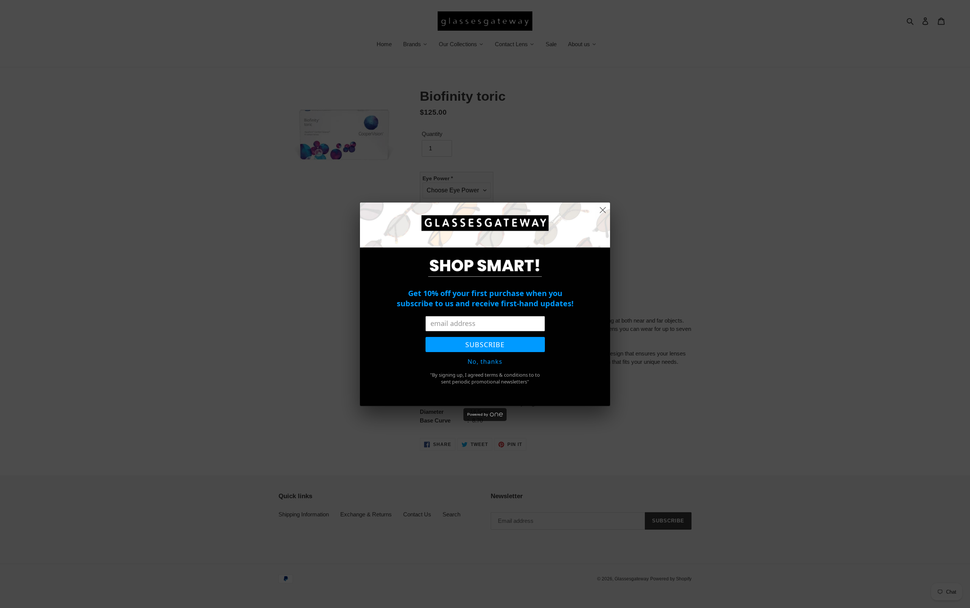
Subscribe (485, 344)
